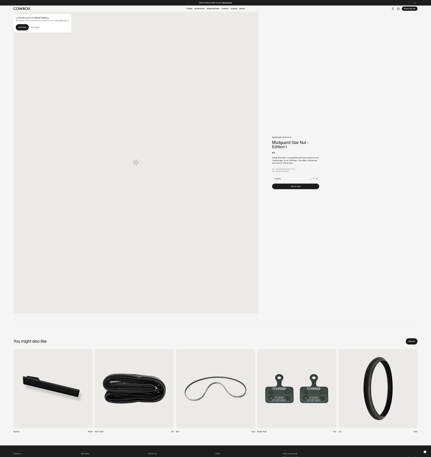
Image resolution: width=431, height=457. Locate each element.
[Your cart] (398, 8)
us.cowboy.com (61, 20)
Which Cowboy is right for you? (215, 3)
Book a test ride (409, 9)
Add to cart (295, 186)
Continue (22, 27)
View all (411, 341)
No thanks (35, 27)
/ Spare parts (281, 137)
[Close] (415, 3)
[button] (425, 452)
